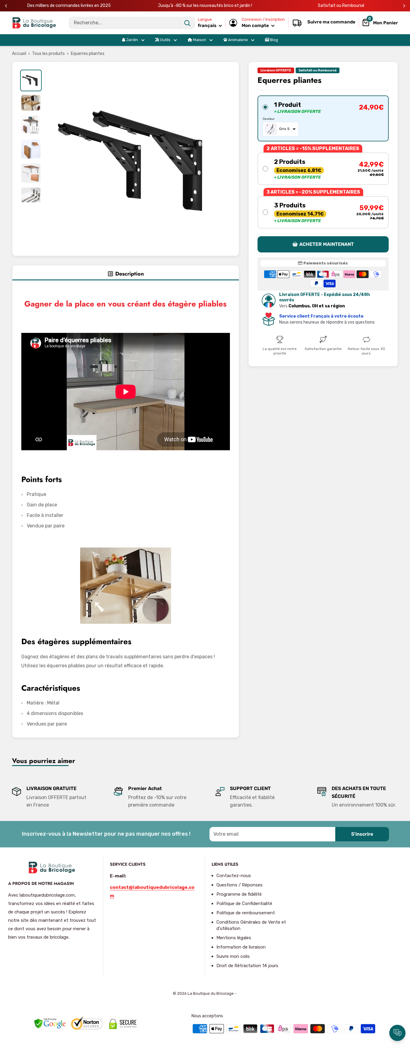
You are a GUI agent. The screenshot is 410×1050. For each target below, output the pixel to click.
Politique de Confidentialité (244, 903)
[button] (323, 118)
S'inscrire (362, 834)
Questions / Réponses (239, 885)
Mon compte (256, 25)
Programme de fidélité (239, 894)
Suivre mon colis (233, 956)
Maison (199, 40)
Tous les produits (48, 53)
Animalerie (237, 40)
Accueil (19, 53)
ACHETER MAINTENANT (326, 244)
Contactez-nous (233, 875)
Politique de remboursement (245, 913)
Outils (164, 40)
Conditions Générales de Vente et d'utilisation (251, 925)
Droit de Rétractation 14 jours (247, 965)
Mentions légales (233, 937)
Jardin (131, 40)
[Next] (404, 6)
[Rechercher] (187, 22)
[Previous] (6, 6)
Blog (273, 40)
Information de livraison (241, 947)
